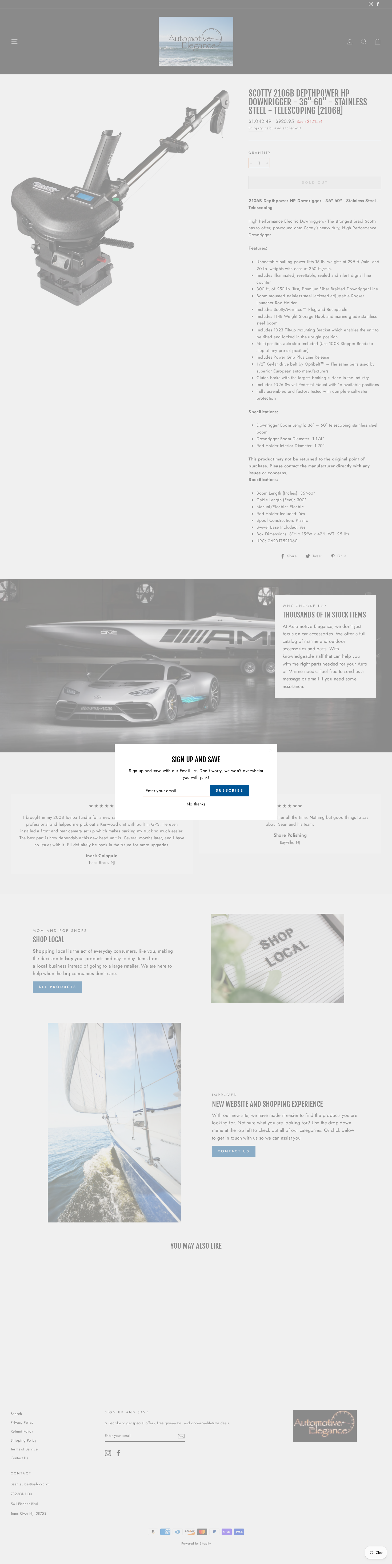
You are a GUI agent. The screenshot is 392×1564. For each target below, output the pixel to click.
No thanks (196, 804)
